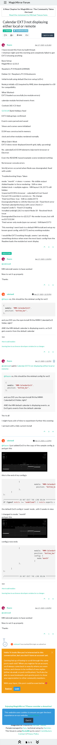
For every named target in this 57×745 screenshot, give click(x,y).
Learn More (33, 715)
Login (17, 689)
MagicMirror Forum (19, 2)
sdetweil (10, 294)
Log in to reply (48, 35)
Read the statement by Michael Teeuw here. (28, 15)
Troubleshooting (21, 30)
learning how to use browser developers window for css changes (23, 346)
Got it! (28, 720)
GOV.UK (5, 111)
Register (8, 689)
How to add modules (8, 342)
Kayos (9, 45)
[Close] (52, 652)
